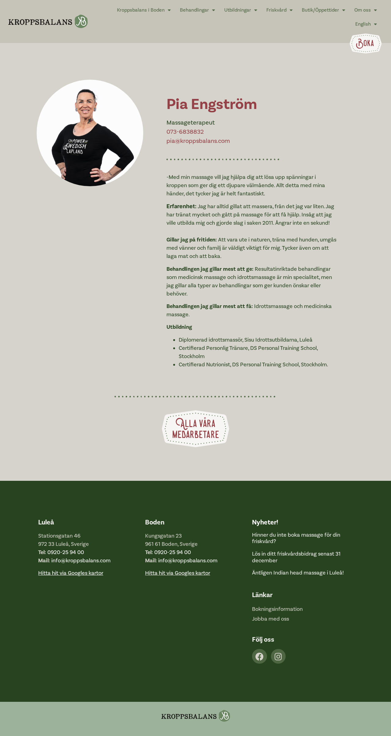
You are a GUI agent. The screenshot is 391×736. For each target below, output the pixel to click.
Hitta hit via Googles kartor (177, 573)
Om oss (362, 10)
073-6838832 (185, 132)
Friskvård (276, 10)
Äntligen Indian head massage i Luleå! (298, 572)
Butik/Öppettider (320, 10)
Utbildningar (237, 10)
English (363, 24)
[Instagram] (278, 656)
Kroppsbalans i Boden (141, 10)
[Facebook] (259, 656)
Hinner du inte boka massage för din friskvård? (296, 538)
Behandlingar (194, 10)
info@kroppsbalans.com (81, 560)
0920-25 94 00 (65, 552)
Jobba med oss (270, 618)
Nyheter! (265, 522)
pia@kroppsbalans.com (198, 141)
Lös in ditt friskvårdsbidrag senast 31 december (296, 557)
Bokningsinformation (277, 609)
